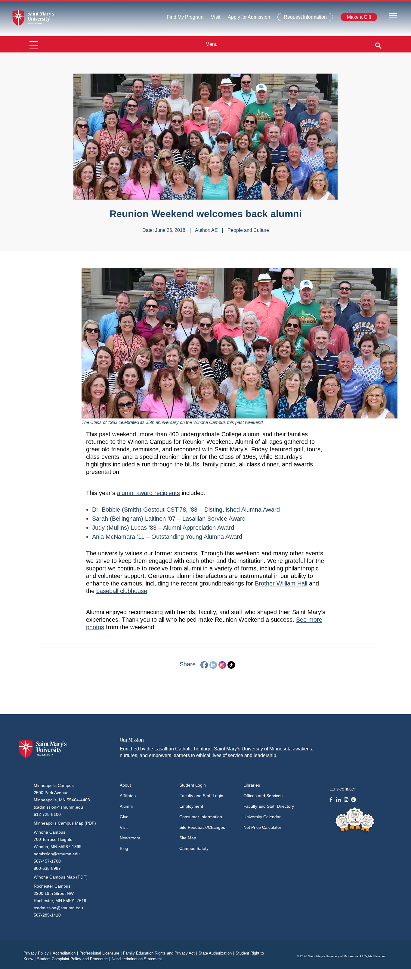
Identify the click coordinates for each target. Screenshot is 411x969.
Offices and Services (263, 795)
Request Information (301, 18)
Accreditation (65, 953)
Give (124, 816)
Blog (124, 848)
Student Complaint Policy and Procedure (73, 959)
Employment (191, 806)
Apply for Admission (245, 18)
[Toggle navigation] (393, 15)
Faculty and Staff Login (201, 795)
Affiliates (128, 795)
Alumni (126, 806)
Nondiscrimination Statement (137, 959)
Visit (213, 18)
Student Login (192, 785)
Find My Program (185, 18)
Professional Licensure (100, 953)
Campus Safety (194, 848)
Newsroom (130, 837)
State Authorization (216, 953)
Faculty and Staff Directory (268, 806)
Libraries (251, 785)
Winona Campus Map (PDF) (61, 877)
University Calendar (262, 816)
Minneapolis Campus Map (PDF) (65, 823)
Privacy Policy (37, 953)
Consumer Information (200, 816)
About (125, 785)
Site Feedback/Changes (202, 827)
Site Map (187, 837)
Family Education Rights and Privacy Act (160, 953)
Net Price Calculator (262, 827)
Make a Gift (357, 18)
